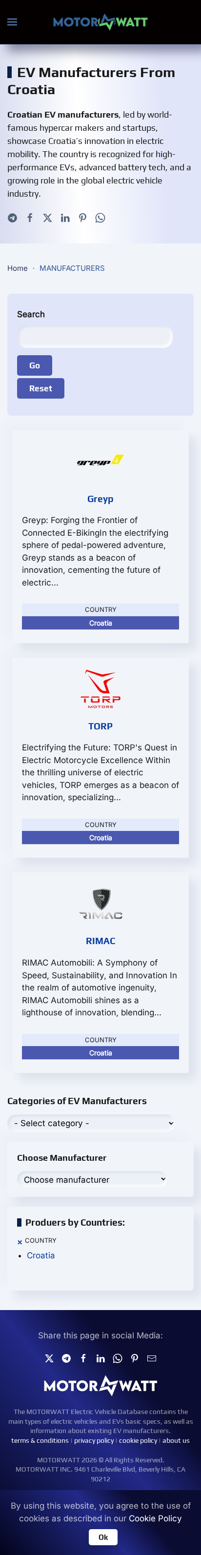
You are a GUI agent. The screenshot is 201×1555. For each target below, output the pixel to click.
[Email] (152, 1358)
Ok (103, 1537)
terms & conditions (40, 1440)
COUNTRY (41, 1240)
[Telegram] (12, 217)
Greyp (100, 498)
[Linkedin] (100, 1358)
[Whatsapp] (100, 217)
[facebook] (83, 1358)
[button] (12, 22)
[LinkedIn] (65, 217)
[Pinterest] (83, 217)
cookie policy (138, 1440)
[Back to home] (100, 22)
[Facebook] (30, 217)
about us (176, 1440)
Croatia (41, 1255)
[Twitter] (47, 217)
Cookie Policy (155, 1518)
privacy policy (94, 1440)
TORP (100, 726)
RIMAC (100, 940)
